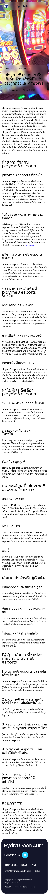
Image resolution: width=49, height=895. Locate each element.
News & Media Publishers (18, 69)
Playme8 (29, 245)
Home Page (11, 864)
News (24, 864)
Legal (33, 887)
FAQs (33, 864)
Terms (25, 887)
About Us (8, 887)
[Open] (42, 6)
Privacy (18, 887)
